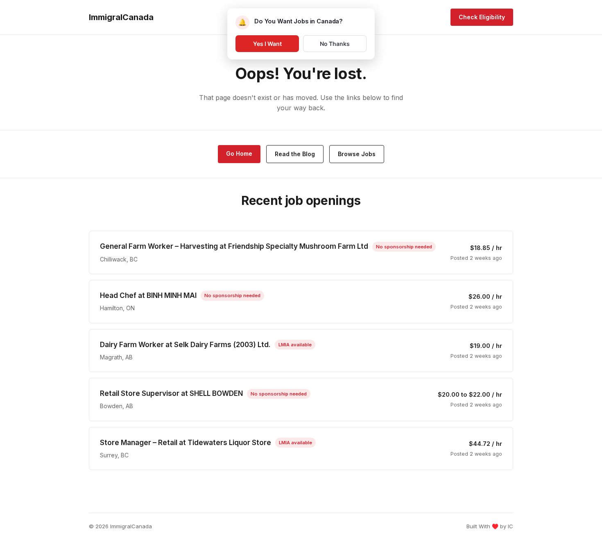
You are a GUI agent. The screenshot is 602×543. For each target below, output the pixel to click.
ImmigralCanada (121, 17)
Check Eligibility (482, 17)
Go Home (239, 153)
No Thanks (335, 43)
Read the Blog (295, 153)
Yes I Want (267, 43)
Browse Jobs (357, 153)
